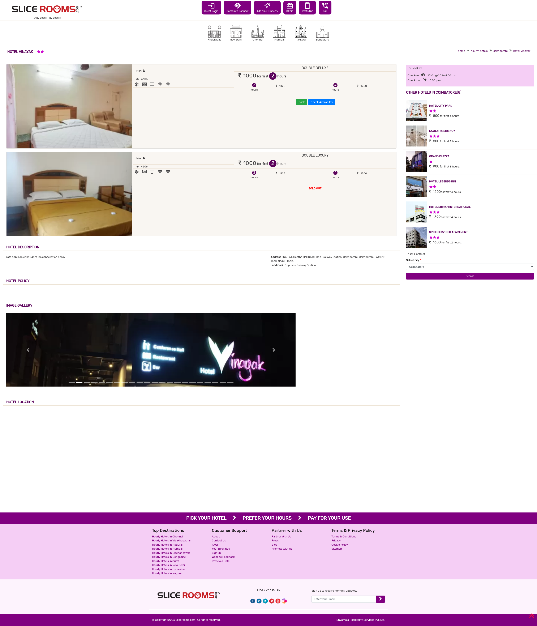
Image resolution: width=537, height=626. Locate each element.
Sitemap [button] (336, 548)
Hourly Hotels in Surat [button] (165, 561)
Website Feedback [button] (223, 556)
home (461, 50)
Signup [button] (216, 552)
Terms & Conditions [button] (343, 536)
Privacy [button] (336, 540)
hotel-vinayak (521, 50)
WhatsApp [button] (307, 7)
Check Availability (322, 102)
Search (470, 276)
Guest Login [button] (211, 7)
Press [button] (275, 540)
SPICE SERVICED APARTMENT (448, 232)
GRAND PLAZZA (439, 156)
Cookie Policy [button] (339, 544)
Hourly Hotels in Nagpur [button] (167, 573)
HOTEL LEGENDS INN (442, 181)
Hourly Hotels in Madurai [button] (167, 544)
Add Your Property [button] (267, 7)
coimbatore (500, 50)
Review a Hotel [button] (221, 561)
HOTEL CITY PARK (440, 105)
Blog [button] (274, 544)
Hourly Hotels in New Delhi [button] (168, 565)
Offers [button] (289, 7)
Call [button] (325, 7)
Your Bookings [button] (221, 548)
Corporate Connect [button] (238, 7)
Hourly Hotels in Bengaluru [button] (169, 556)
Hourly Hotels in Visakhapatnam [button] (172, 540)
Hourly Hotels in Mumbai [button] (167, 548)
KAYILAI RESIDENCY (442, 130)
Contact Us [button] (219, 540)
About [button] (216, 536)
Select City (413, 260)
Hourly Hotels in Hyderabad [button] (169, 569)
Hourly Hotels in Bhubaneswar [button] (171, 552)
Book (301, 102)
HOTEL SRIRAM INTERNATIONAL (450, 206)
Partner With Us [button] (281, 536)
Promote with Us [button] (282, 548)
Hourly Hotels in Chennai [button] (167, 536)
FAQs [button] (215, 544)
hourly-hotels (479, 50)
